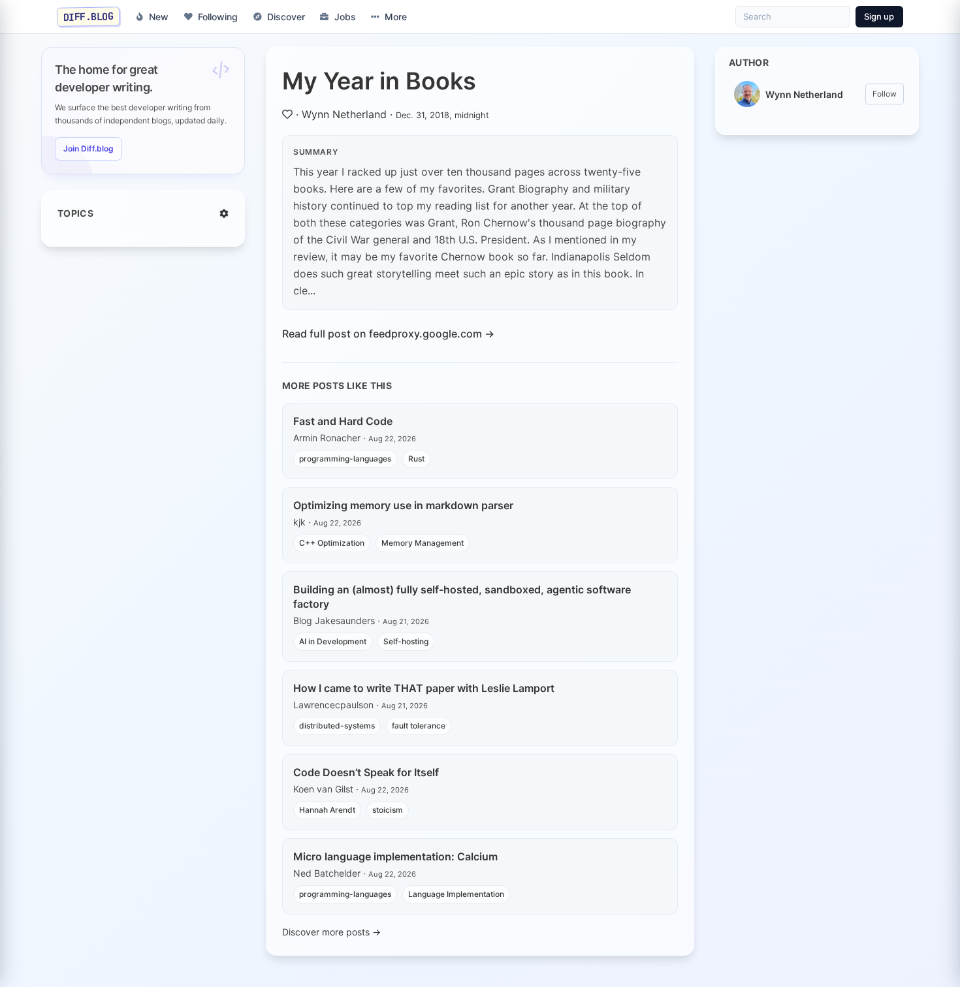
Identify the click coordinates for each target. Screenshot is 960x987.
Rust (416, 458)
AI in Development (332, 641)
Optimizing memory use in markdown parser (403, 505)
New (158, 16)
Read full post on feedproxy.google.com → (388, 333)
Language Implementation (456, 894)
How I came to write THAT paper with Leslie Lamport (423, 688)
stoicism (387, 810)
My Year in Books (379, 81)
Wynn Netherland (344, 114)
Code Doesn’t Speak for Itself (366, 772)
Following (218, 16)
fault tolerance (418, 725)
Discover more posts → (331, 931)
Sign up (879, 16)
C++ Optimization (331, 543)
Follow (884, 94)
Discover (286, 16)
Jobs (345, 16)
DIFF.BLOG (88, 16)
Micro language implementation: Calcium (395, 856)
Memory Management (422, 543)
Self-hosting (405, 641)
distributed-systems (337, 725)
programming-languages (345, 458)
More (396, 16)
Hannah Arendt (327, 810)
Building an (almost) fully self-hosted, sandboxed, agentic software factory (462, 596)
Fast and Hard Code (342, 421)
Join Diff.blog (88, 148)
